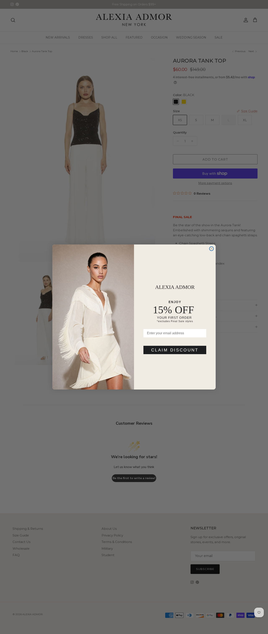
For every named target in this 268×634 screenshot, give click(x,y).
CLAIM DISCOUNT (174, 350)
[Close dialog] (211, 249)
